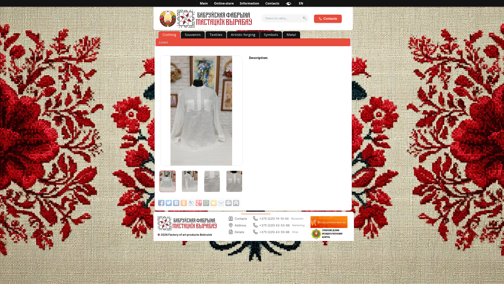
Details (239, 232)
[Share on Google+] (198, 203)
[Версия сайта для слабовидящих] (288, 4)
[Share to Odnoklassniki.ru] (184, 203)
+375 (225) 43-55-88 (278, 232)
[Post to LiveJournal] (191, 203)
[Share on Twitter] (169, 203)
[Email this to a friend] (221, 203)
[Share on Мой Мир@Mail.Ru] (206, 203)
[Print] (228, 203)
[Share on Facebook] (161, 203)
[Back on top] (236, 203)
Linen (163, 42)
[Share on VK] (176, 203)
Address (240, 225)
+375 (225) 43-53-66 (282, 225)
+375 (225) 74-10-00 (281, 218)
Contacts (241, 218)
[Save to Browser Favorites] (213, 203)
